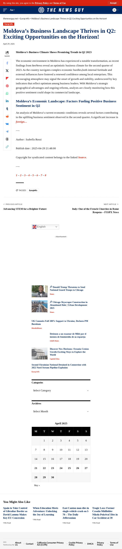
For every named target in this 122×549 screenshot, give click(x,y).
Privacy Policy (42, 3)
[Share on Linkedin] (7, 101)
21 (35, 468)
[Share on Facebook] (7, 63)
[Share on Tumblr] (7, 108)
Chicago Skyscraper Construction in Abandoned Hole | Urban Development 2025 (69, 305)
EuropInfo (33, 190)
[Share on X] (7, 70)
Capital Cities (54, 359)
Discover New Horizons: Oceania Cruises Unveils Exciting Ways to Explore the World (69, 352)
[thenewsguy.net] (61, 10)
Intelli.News (54, 341)
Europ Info (8, 24)
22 (44, 468)
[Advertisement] (61, 259)
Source (82, 157)
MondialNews (37, 328)
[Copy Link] (7, 147)
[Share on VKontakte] (7, 124)
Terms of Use (59, 3)
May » (37, 485)
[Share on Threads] (7, 139)
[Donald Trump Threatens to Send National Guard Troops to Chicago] (39, 291)
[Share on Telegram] (7, 131)
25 (69, 468)
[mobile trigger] (6, 10)
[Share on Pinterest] (7, 86)
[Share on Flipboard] (7, 78)
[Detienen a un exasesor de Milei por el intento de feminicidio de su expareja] (39, 338)
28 (35, 477)
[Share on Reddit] (7, 116)
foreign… (21, 121)
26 (77, 468)
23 (52, 468)
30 (52, 477)
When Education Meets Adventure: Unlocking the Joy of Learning (45, 511)
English (41, 226)
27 (86, 468)
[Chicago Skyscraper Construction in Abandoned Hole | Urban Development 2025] (39, 306)
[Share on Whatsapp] (7, 93)
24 (61, 468)
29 (44, 477)
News (52, 294)
